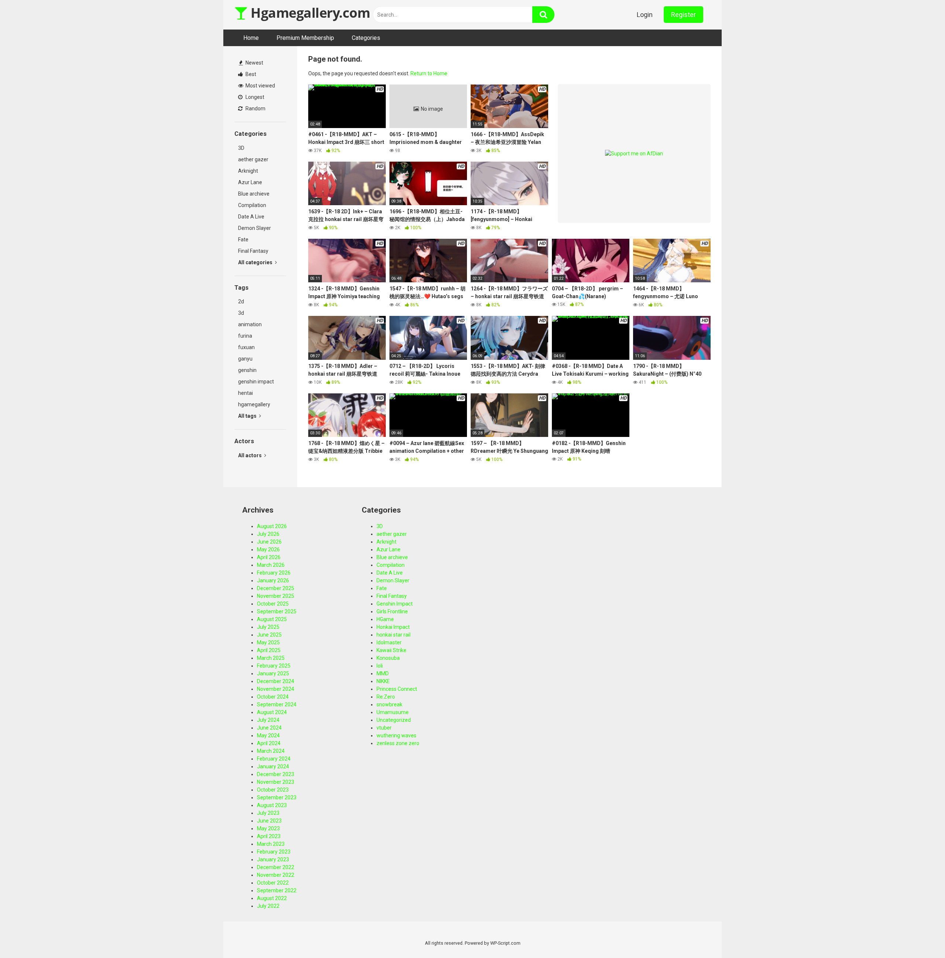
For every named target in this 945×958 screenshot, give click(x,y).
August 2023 (272, 805)
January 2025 (273, 673)
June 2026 (269, 542)
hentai (245, 393)
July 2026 (268, 534)
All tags (248, 416)
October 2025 (273, 604)
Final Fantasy (253, 251)
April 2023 (269, 836)
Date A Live (251, 217)
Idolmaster (389, 642)
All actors (250, 455)
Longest (254, 97)
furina (245, 336)
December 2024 (275, 681)
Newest (253, 63)
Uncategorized (394, 720)
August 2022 (272, 898)
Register (683, 14)
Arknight (248, 171)
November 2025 (275, 596)
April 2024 (269, 743)
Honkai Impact (393, 627)
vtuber (384, 728)
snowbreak (389, 704)
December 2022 (275, 867)
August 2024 (272, 712)
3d (241, 313)
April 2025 (269, 650)
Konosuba (388, 658)
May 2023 (268, 828)
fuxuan (246, 347)
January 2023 (273, 859)
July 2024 (268, 720)
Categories (366, 37)
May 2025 (268, 642)
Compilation (252, 205)
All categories (256, 262)
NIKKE (383, 681)
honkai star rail (393, 635)
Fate (243, 239)
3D (241, 148)
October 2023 (273, 790)
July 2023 (268, 813)
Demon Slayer (254, 228)
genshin (247, 370)
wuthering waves (396, 735)
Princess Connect (397, 689)
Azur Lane (250, 182)
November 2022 (275, 875)
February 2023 (274, 852)
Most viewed (259, 86)
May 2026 (268, 549)
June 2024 (269, 728)
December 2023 (275, 774)
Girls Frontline (392, 611)
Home (251, 37)
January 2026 (273, 580)
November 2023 (275, 782)
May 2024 (268, 735)
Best (250, 74)
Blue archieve (253, 194)
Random (254, 108)
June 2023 (269, 821)
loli (380, 666)
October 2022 (273, 883)
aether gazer (253, 159)
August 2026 (272, 526)
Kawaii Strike (391, 650)
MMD (383, 673)
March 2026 (271, 565)
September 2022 (276, 890)
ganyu (245, 359)
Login (645, 14)
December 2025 (275, 588)
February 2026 (274, 573)
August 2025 (272, 619)
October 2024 (273, 697)
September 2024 (276, 704)
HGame (385, 619)
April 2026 (269, 557)
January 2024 (273, 766)
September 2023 (276, 797)
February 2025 (274, 666)
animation (250, 324)
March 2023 (271, 844)
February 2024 (274, 759)
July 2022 (268, 906)
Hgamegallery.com (309, 13)
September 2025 (276, 611)
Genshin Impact (395, 604)
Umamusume (393, 712)
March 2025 (271, 658)
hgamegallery (254, 404)
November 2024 (275, 689)
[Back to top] (920, 935)
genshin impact (256, 382)
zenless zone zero (398, 743)
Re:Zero (386, 697)
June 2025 (269, 635)
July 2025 (268, 627)
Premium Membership (305, 37)
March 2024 (271, 751)
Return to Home (428, 73)
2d (241, 301)
